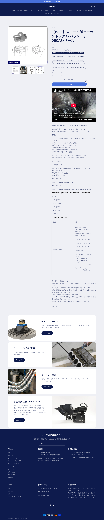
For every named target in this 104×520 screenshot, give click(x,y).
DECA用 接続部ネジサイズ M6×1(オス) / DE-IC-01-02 (68, 60)
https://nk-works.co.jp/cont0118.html (63, 182)
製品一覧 (10, 455)
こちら (65, 170)
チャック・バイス (13, 458)
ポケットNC (11, 466)
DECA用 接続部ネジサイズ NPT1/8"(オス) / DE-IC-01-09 (68, 67)
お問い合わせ (11, 472)
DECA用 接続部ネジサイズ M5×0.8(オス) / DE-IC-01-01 (68, 56)
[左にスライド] (9, 70)
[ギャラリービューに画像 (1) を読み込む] (15, 70)
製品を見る (47, 333)
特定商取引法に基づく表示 (15, 496)
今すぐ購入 (69, 84)
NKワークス (14, 518)
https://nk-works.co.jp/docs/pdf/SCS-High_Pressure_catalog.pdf (72, 189)
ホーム (10, 452)
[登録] (64, 444)
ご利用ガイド (11, 474)
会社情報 (10, 477)
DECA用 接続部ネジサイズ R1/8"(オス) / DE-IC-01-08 (68, 63)
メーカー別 (11, 469)
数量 (53, 70)
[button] (10, 6)
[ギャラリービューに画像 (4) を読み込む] (40, 70)
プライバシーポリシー (14, 494)
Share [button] (55, 306)
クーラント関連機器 (13, 463)
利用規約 (10, 491)
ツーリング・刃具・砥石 (14, 461)
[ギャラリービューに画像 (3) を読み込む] (32, 70)
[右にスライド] (46, 70)
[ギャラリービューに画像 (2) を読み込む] (23, 70)
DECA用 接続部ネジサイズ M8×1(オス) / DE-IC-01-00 (68, 53)
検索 (9, 488)
